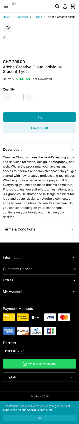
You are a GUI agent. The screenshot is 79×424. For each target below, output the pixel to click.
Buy (40, 117)
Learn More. (45, 409)
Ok (39, 417)
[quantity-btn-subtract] (7, 97)
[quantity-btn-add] (29, 97)
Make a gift (39, 128)
